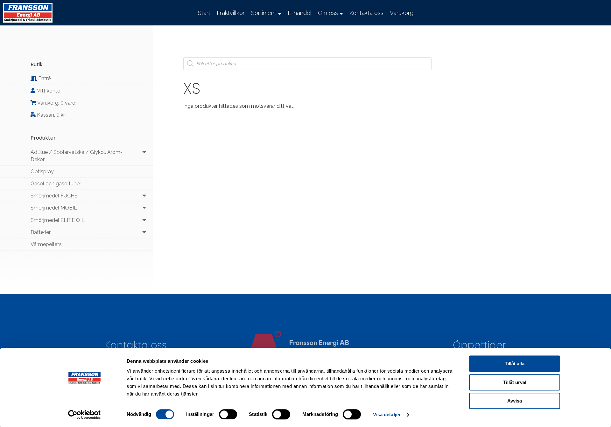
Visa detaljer (387, 414)
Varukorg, (56, 103)
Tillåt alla (514, 363)
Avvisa (514, 400)
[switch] (228, 414)
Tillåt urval (514, 382)
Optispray (42, 172)
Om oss (328, 13)
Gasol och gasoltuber (56, 184)
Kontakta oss (366, 13)
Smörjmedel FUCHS (54, 196)
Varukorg (401, 13)
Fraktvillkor (231, 13)
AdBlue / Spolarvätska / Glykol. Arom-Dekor (77, 155)
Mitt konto (47, 91)
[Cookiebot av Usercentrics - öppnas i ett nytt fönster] (84, 414)
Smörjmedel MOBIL (54, 208)
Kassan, (50, 115)
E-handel (300, 13)
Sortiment (263, 13)
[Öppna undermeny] (144, 152)
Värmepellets (46, 244)
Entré (44, 78)
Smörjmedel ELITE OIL (58, 220)
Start (204, 13)
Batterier (41, 232)
